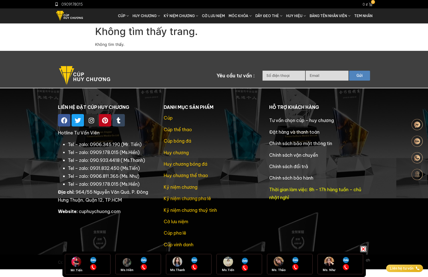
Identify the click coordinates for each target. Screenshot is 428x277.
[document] (214, 138)
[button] (363, 248)
